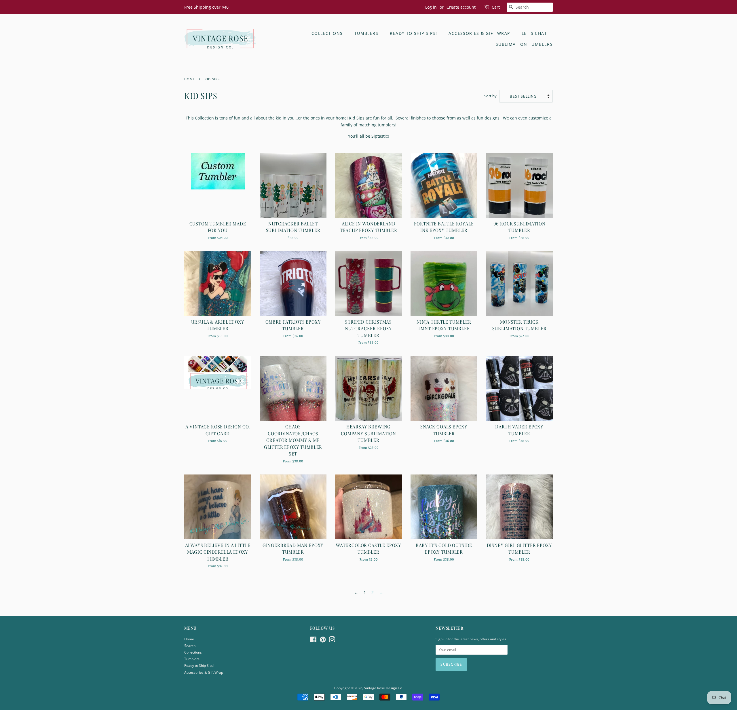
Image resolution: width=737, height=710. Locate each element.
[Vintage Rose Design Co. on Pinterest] (323, 640)
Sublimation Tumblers (524, 44)
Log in (431, 7)
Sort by (490, 96)
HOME (189, 79)
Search (189, 645)
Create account (461, 7)
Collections (327, 33)
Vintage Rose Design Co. (383, 688)
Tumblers (366, 33)
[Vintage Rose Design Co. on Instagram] (332, 640)
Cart (496, 7)
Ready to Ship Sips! (413, 33)
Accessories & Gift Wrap (479, 33)
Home (189, 639)
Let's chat (534, 33)
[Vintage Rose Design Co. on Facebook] (313, 640)
